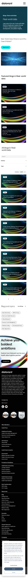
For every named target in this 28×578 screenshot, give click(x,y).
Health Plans (5, 428)
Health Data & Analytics (7, 450)
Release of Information (7, 478)
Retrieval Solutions (6, 471)
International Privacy (17, 325)
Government (5, 453)
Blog (3, 517)
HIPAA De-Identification (7, 530)
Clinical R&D (4, 442)
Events (3, 519)
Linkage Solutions (6, 467)
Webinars (4, 520)
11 (20, 299)
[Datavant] (7, 3)
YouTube (6, 406)
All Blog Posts (5, 496)
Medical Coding (6, 325)
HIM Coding (4, 486)
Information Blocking (6, 534)
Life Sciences (5, 440)
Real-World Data (6, 312)
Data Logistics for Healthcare (8, 526)
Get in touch (4, 403)
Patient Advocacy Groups (8, 457)
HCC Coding (4, 488)
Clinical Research (6, 319)
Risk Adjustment (6, 328)
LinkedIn (3, 406)
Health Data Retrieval (7, 480)
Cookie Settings (13, 565)
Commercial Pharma (6, 444)
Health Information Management (9, 433)
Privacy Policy (18, 551)
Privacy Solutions (6, 469)
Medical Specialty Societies (8, 455)
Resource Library (6, 515)
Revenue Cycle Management (9, 322)
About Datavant (5, 540)
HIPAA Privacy (16, 312)
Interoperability (5, 532)
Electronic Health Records (8, 316)
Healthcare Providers (7, 431)
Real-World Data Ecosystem (8, 473)
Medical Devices (5, 446)
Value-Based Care (6, 437)
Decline (13, 572)
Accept (13, 568)
